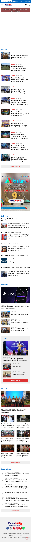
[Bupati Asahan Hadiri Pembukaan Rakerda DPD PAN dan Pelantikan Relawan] (5, 79)
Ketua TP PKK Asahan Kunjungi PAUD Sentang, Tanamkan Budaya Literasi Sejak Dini (20, 159)
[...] (28, 227)
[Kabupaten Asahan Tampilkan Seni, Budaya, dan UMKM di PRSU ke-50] (5, 135)
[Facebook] (7, 528)
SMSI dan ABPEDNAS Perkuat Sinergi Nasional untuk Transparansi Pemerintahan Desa (19, 329)
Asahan (13, 53)
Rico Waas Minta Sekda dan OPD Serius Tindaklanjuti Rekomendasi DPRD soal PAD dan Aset (20, 365)
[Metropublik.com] (8, 4)
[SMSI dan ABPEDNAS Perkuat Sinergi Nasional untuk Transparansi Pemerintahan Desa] (5, 330)
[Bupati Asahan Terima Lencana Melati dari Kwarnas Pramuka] (23, 448)
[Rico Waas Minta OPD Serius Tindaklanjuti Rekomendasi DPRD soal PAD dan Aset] (7, 374)
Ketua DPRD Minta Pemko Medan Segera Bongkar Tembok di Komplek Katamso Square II (17, 505)
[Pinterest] (14, 528)
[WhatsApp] (23, 528)
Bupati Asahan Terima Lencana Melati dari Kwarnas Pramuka (23, 455)
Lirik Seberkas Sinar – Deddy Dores (11, 244)
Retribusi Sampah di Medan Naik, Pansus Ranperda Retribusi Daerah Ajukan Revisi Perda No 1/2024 (17, 499)
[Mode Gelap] (26, 4)
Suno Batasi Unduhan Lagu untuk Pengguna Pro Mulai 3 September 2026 (15, 307)
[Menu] (2, 4)
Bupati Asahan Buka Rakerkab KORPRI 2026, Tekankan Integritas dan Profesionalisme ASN (19, 126)
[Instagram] (17, 528)
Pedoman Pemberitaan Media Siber (19, 533)
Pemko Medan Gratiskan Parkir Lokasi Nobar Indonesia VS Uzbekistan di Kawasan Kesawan (16, 493)
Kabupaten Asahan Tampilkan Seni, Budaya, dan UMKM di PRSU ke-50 (19, 136)
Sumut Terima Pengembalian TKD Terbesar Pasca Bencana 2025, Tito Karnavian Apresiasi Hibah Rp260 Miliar (20, 321)
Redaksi (4, 533)
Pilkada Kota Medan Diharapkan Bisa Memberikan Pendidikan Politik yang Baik (17, 487)
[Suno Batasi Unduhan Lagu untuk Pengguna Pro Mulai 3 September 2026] (15, 295)
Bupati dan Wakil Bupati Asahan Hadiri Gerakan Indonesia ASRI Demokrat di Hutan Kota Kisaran (20, 103)
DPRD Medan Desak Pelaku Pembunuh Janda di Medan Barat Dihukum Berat (16, 480)
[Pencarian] (29, 4)
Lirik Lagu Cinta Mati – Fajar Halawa (11, 232)
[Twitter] (11, 528)
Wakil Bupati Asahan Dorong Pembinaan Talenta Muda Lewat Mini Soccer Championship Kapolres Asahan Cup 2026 (7, 440)
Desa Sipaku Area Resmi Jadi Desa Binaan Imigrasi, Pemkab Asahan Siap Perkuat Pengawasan (13, 410)
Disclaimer (12, 535)
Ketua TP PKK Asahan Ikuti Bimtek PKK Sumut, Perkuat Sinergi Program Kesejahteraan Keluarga (20, 114)
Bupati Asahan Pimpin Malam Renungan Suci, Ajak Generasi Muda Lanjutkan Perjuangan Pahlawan (23, 425)
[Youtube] (20, 528)
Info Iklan (19, 535)
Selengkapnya (15, 166)
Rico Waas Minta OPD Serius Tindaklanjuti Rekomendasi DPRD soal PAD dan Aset (19, 373)
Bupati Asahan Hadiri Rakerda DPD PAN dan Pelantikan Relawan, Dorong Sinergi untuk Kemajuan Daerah (18, 92)
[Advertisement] (15, 28)
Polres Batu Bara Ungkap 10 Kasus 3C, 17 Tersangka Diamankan (17, 474)
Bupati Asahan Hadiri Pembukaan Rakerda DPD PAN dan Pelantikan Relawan (19, 80)
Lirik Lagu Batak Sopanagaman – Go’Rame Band (14, 255)
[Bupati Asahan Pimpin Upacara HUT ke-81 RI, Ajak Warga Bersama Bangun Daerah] (7, 418)
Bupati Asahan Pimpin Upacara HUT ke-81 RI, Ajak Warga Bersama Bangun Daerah (7, 425)
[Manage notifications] (27, 538)
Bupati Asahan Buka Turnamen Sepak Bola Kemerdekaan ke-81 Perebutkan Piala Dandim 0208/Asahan (19, 70)
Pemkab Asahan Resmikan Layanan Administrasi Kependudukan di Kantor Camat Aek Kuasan (20, 58)
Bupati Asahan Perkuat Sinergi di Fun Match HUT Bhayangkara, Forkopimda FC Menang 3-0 (20, 148)
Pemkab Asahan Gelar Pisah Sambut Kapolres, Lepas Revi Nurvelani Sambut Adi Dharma (23, 440)
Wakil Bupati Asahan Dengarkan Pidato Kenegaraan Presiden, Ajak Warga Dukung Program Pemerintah (7, 455)
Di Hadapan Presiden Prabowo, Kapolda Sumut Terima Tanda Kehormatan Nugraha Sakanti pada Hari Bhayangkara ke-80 (20, 313)
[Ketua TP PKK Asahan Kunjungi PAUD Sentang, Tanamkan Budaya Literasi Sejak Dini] (5, 158)
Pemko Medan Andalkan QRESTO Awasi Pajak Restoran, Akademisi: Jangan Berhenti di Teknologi (15, 359)
